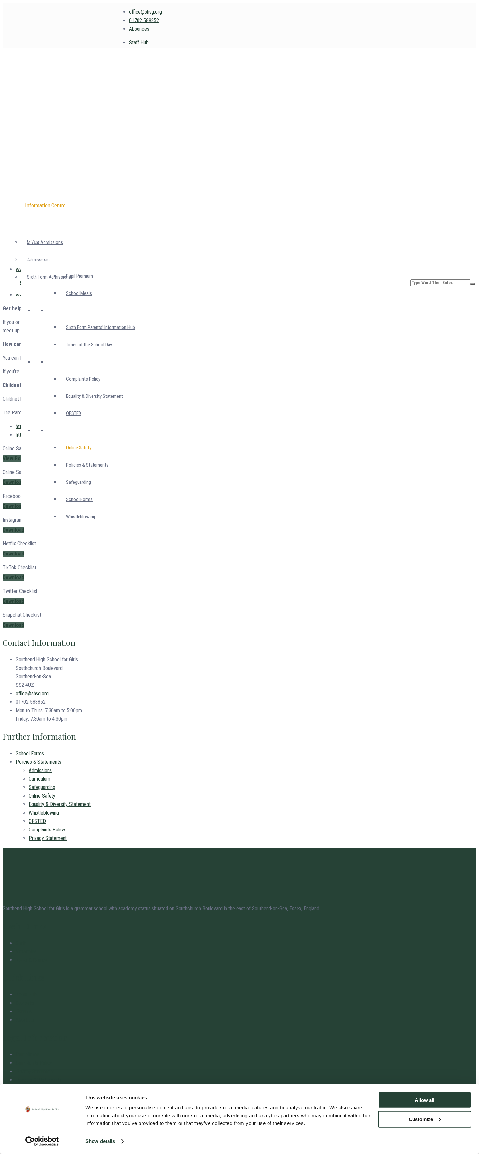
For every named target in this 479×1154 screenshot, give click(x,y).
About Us (25, 1020)
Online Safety (42, 796)
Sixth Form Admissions (49, 277)
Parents (24, 1011)
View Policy (15, 458)
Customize (421, 1119)
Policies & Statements (38, 762)
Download (13, 482)
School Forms (30, 753)
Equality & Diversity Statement (60, 804)
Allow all (424, 1100)
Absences (139, 29)
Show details (100, 1141)
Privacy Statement (48, 838)
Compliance (27, 1054)
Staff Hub (139, 42)
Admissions (40, 770)
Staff (21, 943)
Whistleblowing (44, 813)
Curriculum (39, 779)
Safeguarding (42, 787)
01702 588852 (144, 20)
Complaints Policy (47, 830)
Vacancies (26, 951)
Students (25, 1003)
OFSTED (37, 821)
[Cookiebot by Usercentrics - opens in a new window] (42, 1141)
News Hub (26, 994)
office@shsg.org (145, 12)
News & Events (31, 960)
